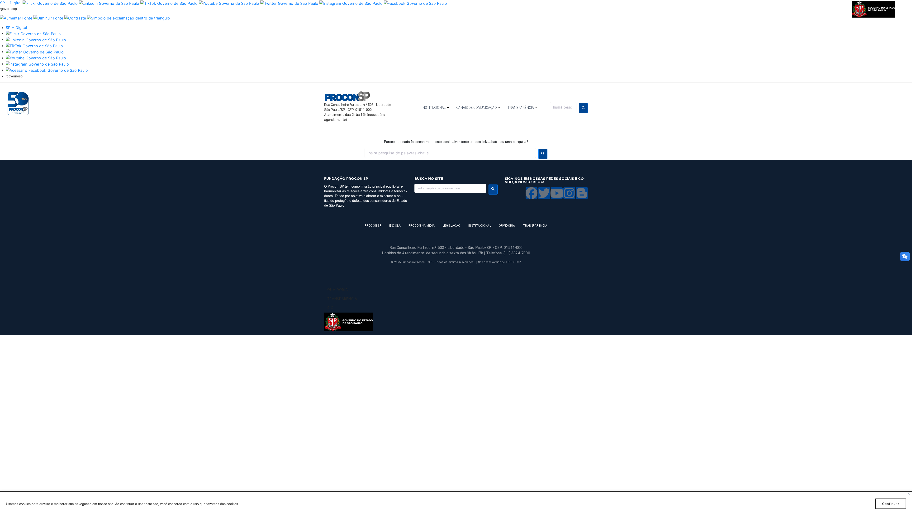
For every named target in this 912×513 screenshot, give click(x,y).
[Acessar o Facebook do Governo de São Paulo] (47, 69)
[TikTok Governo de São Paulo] (34, 45)
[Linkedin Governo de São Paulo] (36, 39)
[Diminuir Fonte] (48, 17)
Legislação (452, 225)
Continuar (890, 504)
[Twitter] (544, 193)
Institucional (434, 107)
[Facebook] (531, 193)
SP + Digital (10, 2)
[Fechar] (909, 494)
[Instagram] (569, 193)
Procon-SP (373, 225)
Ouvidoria (507, 225)
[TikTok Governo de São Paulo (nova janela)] (169, 2)
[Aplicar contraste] (75, 17)
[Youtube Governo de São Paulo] (36, 57)
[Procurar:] (563, 107)
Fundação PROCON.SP (346, 178)
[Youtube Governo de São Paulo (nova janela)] (229, 2)
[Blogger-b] (582, 193)
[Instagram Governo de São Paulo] (351, 2)
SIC (330, 308)
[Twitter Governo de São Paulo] (35, 51)
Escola (395, 225)
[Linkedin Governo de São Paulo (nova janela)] (109, 2)
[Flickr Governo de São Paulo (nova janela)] (50, 2)
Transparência (521, 107)
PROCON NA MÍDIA (421, 225)
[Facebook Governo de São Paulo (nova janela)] (415, 2)
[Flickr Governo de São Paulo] (33, 33)
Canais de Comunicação (476, 107)
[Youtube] (557, 193)
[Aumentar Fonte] (16, 17)
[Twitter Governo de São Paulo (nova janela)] (289, 2)
